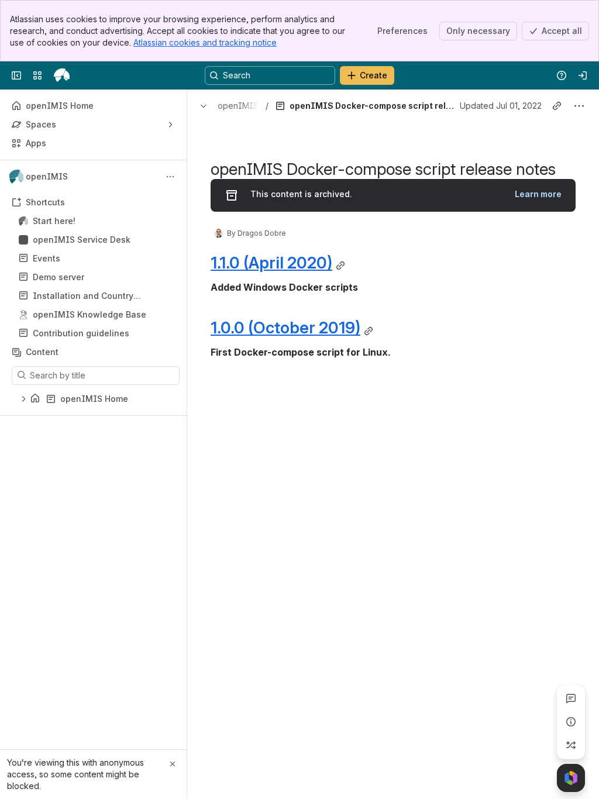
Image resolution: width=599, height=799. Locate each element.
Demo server (97, 277)
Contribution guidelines (81, 333)
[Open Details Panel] (571, 721)
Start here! (97, 221)
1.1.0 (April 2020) (271, 263)
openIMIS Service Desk (81, 239)
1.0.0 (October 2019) (285, 327)
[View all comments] (571, 698)
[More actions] (170, 177)
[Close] (173, 764)
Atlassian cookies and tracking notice (205, 42)
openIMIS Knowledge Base (89, 314)
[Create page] (571, 745)
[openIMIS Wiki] (61, 75)
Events (97, 258)
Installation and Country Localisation (83, 296)
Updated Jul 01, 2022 (501, 106)
